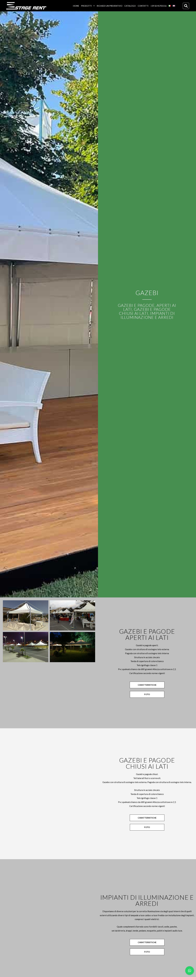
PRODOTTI (86, 6)
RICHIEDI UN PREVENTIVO (109, 6)
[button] (186, 6)
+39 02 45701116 (158, 6)
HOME (76, 6)
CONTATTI (143, 6)
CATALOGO (130, 6)
